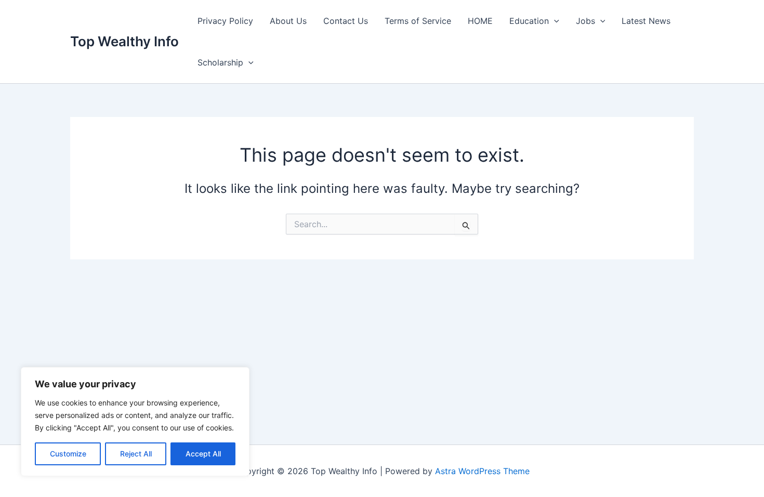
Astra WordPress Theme (482, 471)
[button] (554, 21)
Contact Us (345, 21)
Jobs (585, 21)
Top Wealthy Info (124, 41)
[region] (135, 421)
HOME (480, 21)
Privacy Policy (225, 21)
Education (529, 21)
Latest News (646, 21)
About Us (288, 21)
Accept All (203, 453)
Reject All (136, 453)
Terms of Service (418, 21)
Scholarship (220, 62)
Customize (68, 453)
